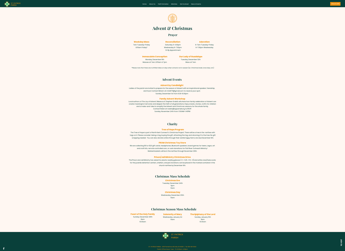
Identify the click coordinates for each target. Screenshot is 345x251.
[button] (152, 4)
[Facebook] (3, 248)
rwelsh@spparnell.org (176, 109)
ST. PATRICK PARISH (16, 4)
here (188, 138)
